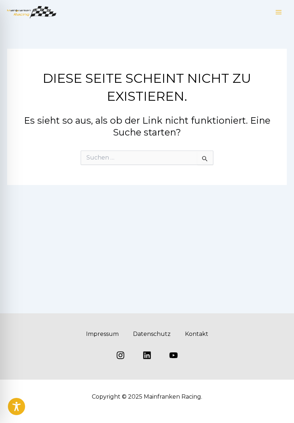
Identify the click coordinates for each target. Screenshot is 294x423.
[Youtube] (173, 355)
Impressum (102, 334)
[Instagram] (120, 355)
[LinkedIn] (147, 355)
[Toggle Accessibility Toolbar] (16, 406)
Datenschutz (152, 334)
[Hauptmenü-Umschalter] (279, 12)
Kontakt (196, 334)
